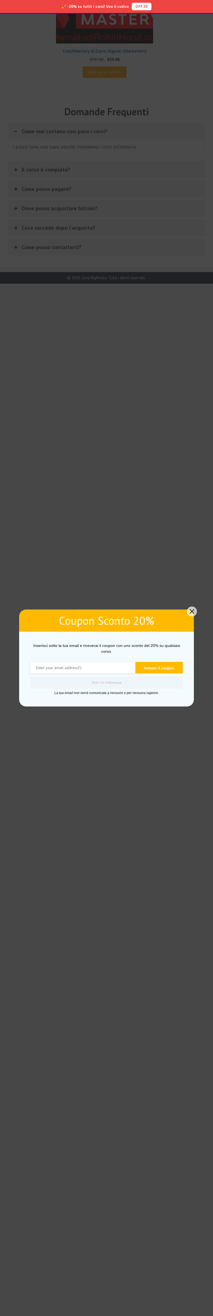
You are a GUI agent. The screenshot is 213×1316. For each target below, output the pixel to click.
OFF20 (141, 6)
